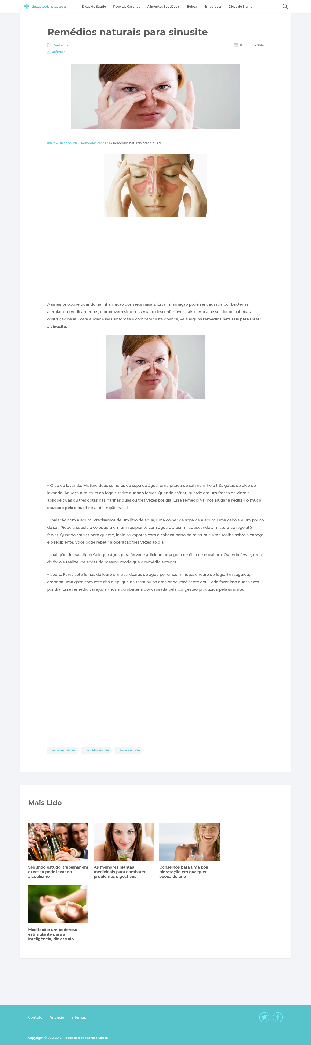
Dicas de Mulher (241, 6)
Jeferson (59, 52)
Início (51, 143)
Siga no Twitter (264, 1017)
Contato (35, 1017)
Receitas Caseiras (126, 6)
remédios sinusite (97, 750)
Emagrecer (213, 6)
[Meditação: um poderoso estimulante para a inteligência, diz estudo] (58, 904)
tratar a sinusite (130, 750)
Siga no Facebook (278, 1017)
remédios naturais (63, 750)
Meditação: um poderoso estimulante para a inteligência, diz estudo (52, 934)
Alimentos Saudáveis (163, 6)
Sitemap (79, 1017)
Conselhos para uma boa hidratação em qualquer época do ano (183, 872)
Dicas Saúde (68, 143)
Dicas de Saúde (94, 6)
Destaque (61, 45)
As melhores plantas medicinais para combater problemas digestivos (120, 872)
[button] (285, 6)
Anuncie (57, 1017)
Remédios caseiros (95, 143)
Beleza (192, 6)
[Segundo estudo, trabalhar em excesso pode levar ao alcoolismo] (58, 842)
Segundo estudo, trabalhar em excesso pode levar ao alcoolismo (58, 872)
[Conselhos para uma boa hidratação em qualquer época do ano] (189, 842)
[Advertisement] (155, 260)
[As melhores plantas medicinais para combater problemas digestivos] (124, 842)
